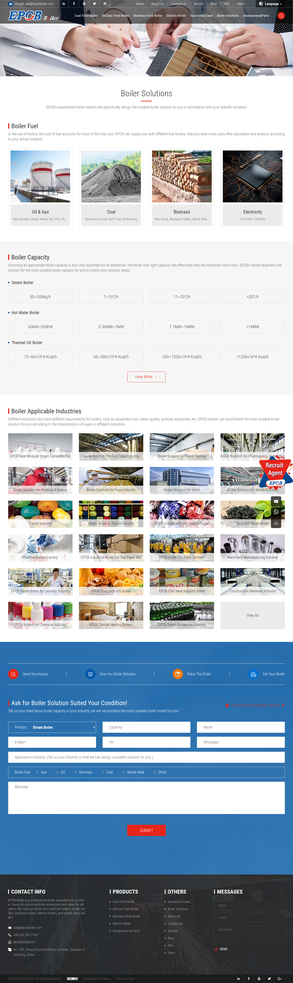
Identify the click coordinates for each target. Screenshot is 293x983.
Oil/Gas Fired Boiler (115, 16)
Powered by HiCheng (97, 979)
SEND (223, 949)
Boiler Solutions (228, 16)
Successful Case (201, 16)
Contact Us (178, 4)
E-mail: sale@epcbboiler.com (34, 4)
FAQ (227, 4)
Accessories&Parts (256, 16)
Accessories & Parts (126, 931)
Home (140, 4)
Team (240, 4)
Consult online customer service (255, 705)
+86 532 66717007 (26, 935)
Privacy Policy (125, 979)
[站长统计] (72, 978)
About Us (157, 4)
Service (198, 4)
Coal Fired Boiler (86, 16)
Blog (214, 4)
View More (144, 376)
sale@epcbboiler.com (27, 928)
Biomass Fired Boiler (148, 16)
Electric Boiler (176, 16)
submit (146, 830)
